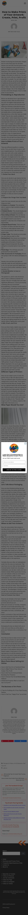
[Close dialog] (25, 443)
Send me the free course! (14, 469)
